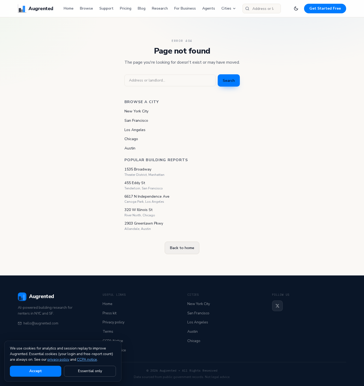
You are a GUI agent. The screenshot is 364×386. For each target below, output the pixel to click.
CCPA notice (87, 359)
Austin (129, 148)
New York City (136, 111)
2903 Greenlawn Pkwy (143, 223)
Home (69, 8)
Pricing (125, 8)
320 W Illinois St (138, 209)
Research (160, 8)
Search (229, 80)
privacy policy (58, 359)
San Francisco (136, 120)
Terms (108, 331)
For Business (185, 8)
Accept (35, 370)
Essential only (90, 370)
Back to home (182, 247)
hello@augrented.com (40, 323)
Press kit (109, 313)
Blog (141, 8)
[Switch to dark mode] (296, 8)
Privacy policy (113, 322)
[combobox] (261, 8)
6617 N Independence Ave (146, 196)
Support (106, 8)
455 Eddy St (134, 182)
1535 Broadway (137, 169)
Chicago (131, 138)
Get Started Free (325, 8)
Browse (86, 8)
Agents (208, 8)
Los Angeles (134, 129)
